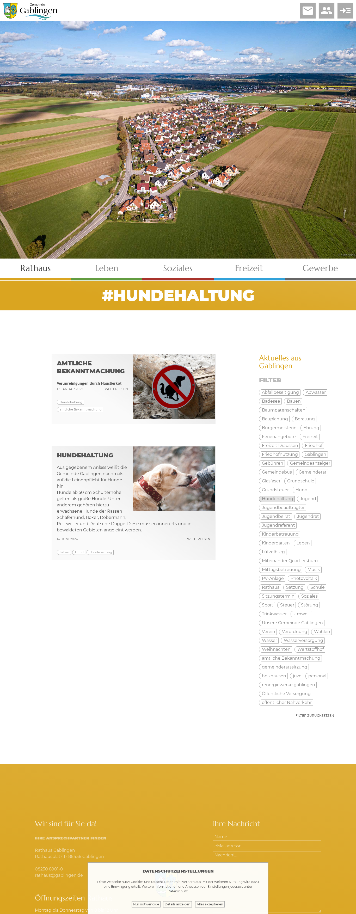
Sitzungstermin (278, 596)
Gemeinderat (313, 472)
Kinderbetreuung (280, 534)
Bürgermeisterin (279, 427)
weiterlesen (116, 389)
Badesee (271, 401)
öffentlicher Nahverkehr (287, 702)
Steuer (287, 605)
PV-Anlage (273, 578)
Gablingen (315, 454)
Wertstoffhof (310, 649)
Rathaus (35, 268)
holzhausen (274, 675)
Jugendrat (308, 516)
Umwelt (301, 613)
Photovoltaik (304, 578)
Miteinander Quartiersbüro (290, 560)
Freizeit (249, 268)
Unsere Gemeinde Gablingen (292, 622)
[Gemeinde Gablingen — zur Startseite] (38, 19)
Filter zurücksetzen (315, 715)
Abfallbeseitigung (280, 392)
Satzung (295, 587)
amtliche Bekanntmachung (81, 409)
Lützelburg (273, 551)
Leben (106, 268)
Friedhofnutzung (280, 454)
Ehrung (311, 427)
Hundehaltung (71, 402)
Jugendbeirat (276, 516)
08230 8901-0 (49, 869)
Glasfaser (271, 481)
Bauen (294, 401)
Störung (309, 605)
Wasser (269, 640)
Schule (317, 587)
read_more (345, 10)
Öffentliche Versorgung (286, 693)
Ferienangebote (279, 436)
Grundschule (300, 481)
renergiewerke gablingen (288, 684)
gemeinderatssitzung (284, 667)
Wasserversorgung (303, 640)
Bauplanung (275, 418)
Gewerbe (320, 268)
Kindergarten (276, 543)
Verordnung (294, 631)
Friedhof (313, 445)
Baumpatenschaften (283, 410)
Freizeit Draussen (280, 445)
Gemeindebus (277, 472)
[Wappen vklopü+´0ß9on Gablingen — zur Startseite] (10, 17)
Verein (268, 631)
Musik (314, 569)
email (308, 10)
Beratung (305, 418)
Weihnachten (276, 649)
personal (317, 675)
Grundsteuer (275, 489)
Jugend (308, 498)
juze (297, 675)
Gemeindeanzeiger (310, 463)
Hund (79, 552)
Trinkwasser (274, 613)
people (326, 10)
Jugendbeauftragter (283, 507)
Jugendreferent (278, 525)
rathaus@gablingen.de (59, 875)
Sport (267, 605)
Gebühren (272, 463)
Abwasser (316, 392)
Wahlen (322, 631)
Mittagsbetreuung (281, 569)
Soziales (178, 268)
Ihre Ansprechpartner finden (70, 838)
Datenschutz (178, 891)
